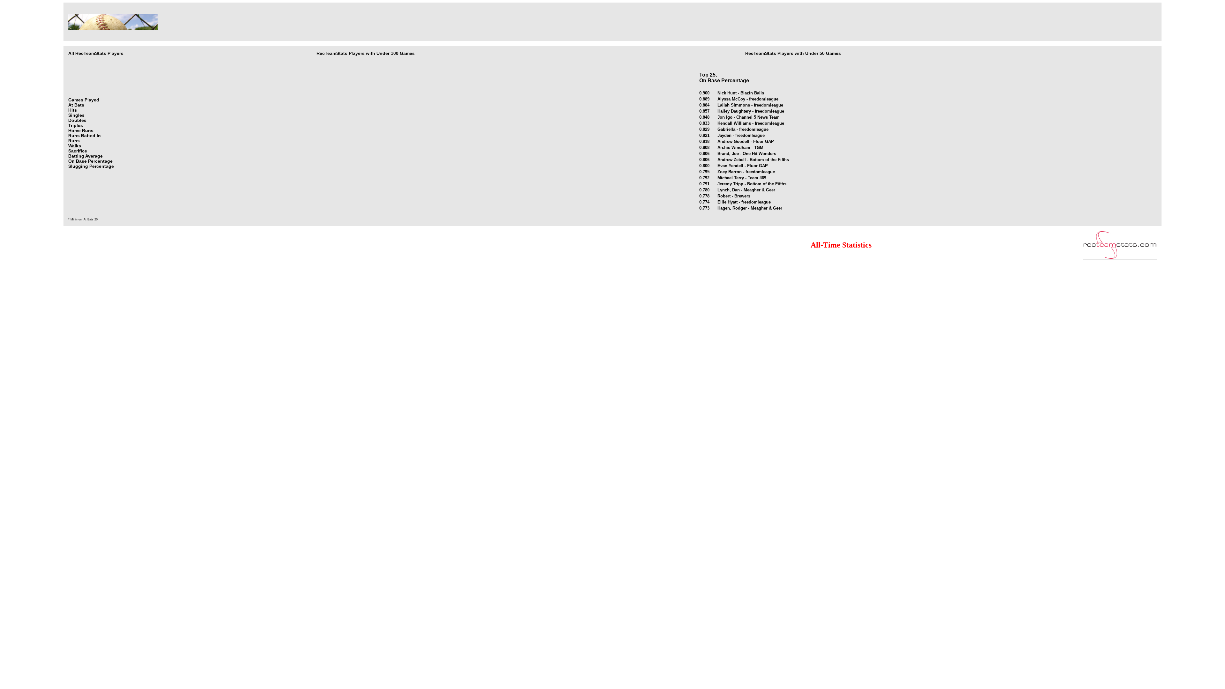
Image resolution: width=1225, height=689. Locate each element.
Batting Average (85, 156)
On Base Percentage (90, 161)
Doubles (77, 120)
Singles (76, 115)
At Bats (76, 104)
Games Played (83, 99)
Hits (72, 110)
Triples (75, 125)
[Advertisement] (494, 21)
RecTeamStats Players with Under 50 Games (793, 53)
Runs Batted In (84, 135)
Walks (74, 145)
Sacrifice (77, 150)
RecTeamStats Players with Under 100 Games (365, 53)
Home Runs (80, 130)
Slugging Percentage (91, 166)
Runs (74, 140)
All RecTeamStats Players (95, 53)
